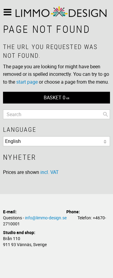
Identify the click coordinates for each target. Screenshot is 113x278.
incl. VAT (49, 172)
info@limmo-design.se (46, 218)
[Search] (105, 114)
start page (27, 82)
